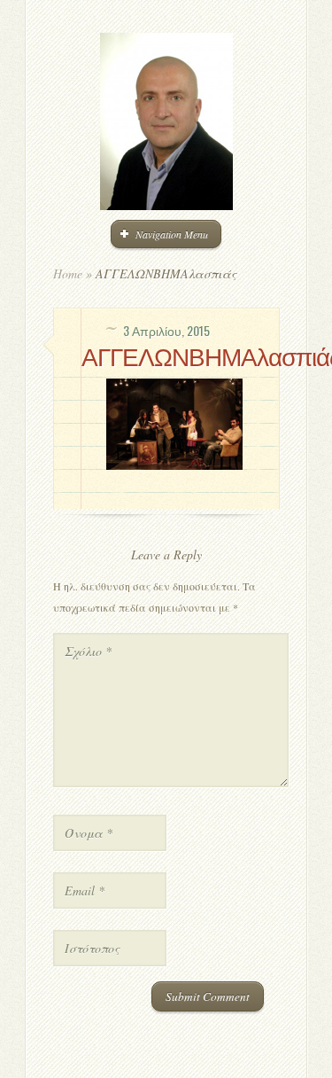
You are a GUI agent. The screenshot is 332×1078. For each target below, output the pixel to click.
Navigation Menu (171, 234)
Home (67, 273)
